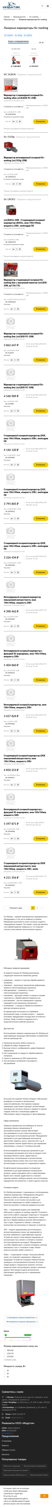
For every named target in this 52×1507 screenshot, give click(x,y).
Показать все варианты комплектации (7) (18, 191)
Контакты (5, 1454)
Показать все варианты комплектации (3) (18, 256)
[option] (16, 57)
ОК (44, 1496)
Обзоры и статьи (8, 1450)
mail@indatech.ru (17, 1418)
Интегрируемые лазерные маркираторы (21, 1322)
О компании (6, 1441)
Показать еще (16, 908)
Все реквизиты (7, 1433)
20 (8, 1371)
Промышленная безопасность (15, 1475)
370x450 (10, 1357)
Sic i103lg (18, 35)
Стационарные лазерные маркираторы (21, 1317)
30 (8, 1374)
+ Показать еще (10, 1360)
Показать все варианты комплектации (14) (19, 129)
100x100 (10, 1350)
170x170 (10, 1353)
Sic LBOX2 (28, 35)
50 (8, 1377)
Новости (5, 1445)
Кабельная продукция (11, 1466)
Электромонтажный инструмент (16, 1470)
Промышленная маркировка (35, 1466)
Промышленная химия (39, 1475)
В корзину (40, 121)
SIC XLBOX (8, 35)
